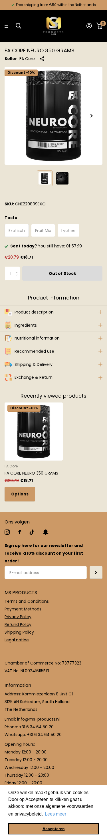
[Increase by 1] (18, 268)
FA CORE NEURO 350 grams (31, 473)
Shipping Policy (19, 632)
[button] (91, 116)
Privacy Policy (18, 617)
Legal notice (17, 640)
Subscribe (96, 572)
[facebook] (19, 532)
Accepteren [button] (54, 828)
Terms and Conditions (27, 601)
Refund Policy (18, 624)
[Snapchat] (45, 532)
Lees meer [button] (55, 814)
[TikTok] (32, 532)
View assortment (8, 25)
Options (20, 494)
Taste (11, 218)
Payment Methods (23, 609)
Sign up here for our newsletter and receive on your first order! (44, 553)
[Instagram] (7, 532)
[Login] (89, 26)
